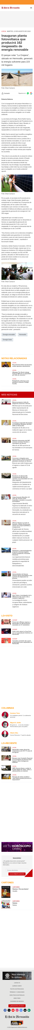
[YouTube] (13, 1010)
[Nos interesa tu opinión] (17, 976)
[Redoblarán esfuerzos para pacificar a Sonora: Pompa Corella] (6, 381)
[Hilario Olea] (5, 734)
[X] (9, 1010)
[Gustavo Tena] (5, 715)
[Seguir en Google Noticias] (31, 93)
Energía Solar (7, 339)
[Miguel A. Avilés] (5, 724)
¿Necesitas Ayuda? (17, 1006)
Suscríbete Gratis (17, 874)
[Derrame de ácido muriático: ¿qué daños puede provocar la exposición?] (6, 777)
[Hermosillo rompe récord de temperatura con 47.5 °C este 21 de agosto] (6, 750)
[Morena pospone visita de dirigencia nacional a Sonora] (6, 408)
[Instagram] (17, 1010)
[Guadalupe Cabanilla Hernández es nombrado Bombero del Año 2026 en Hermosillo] (6, 427)
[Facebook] (5, 1010)
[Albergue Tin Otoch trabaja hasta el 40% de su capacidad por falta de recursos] (6, 372)
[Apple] (25, 1010)
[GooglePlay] (29, 1010)
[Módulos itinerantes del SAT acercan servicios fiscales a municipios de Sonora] (6, 445)
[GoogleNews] (21, 1010)
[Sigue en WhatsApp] (27, 93)
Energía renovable (9, 334)
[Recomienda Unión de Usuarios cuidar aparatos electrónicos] (6, 364)
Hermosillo (22, 334)
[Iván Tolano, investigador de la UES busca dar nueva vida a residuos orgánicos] (6, 601)
